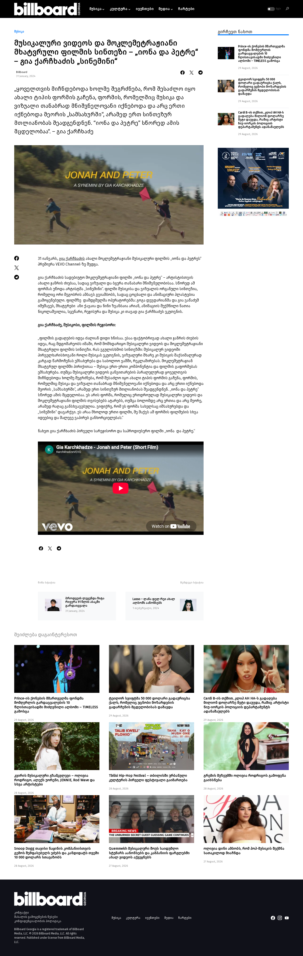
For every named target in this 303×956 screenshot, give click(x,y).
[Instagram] (280, 918)
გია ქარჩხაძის (72, 258)
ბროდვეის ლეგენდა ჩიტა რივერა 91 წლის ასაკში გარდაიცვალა (84, 601)
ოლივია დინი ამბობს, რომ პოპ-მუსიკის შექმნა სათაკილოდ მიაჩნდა (244, 850)
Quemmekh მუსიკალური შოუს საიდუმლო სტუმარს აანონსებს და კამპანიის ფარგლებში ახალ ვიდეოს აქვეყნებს (149, 852)
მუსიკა (19, 31)
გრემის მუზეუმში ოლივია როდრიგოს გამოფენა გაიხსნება (245, 777)
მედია (169, 918)
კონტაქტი (21, 912)
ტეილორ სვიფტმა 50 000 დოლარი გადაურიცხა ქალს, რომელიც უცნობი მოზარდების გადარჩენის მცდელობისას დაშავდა (262, 86)
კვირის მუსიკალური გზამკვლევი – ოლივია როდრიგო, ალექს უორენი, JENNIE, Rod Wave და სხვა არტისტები (54, 779)
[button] (273, 9)
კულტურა (133, 918)
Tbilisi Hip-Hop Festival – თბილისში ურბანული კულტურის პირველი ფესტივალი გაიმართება (148, 777)
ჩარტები (185, 918)
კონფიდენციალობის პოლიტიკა (37, 921)
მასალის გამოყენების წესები (36, 917)
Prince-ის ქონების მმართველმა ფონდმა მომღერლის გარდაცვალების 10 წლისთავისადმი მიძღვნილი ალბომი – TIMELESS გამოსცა (261, 54)
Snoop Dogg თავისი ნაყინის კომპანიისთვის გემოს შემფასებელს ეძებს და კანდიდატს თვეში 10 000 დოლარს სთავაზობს (56, 852)
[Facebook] (273, 918)
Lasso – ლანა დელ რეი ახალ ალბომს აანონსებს (154, 600)
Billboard (21, 72)
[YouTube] (287, 918)
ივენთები (152, 918)
